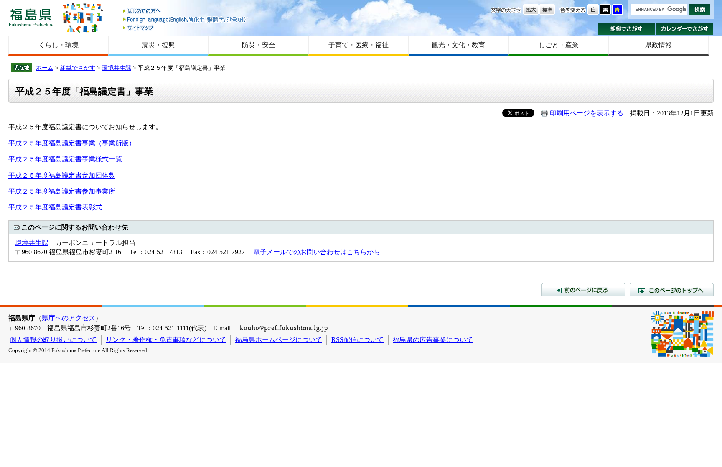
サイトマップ (185, 27)
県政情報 (658, 44)
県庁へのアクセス (68, 318)
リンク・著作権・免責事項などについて (166, 339)
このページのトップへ (672, 289)
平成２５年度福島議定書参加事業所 (61, 191)
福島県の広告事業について (433, 339)
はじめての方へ (185, 11)
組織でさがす (626, 29)
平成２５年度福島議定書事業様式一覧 (65, 159)
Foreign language (185, 19)
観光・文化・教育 (458, 44)
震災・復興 (158, 44)
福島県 (31, 17)
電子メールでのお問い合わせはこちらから (316, 251)
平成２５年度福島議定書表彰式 (55, 207)
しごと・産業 (559, 44)
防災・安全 (258, 44)
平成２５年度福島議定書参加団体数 (61, 175)
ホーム (44, 67)
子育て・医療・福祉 (358, 44)
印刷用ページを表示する (586, 113)
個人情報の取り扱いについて (53, 339)
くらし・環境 (58, 44)
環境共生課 (116, 67)
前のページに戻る (583, 289)
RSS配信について (357, 339)
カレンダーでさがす (685, 29)
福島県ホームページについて (278, 339)
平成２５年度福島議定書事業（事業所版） (71, 143)
